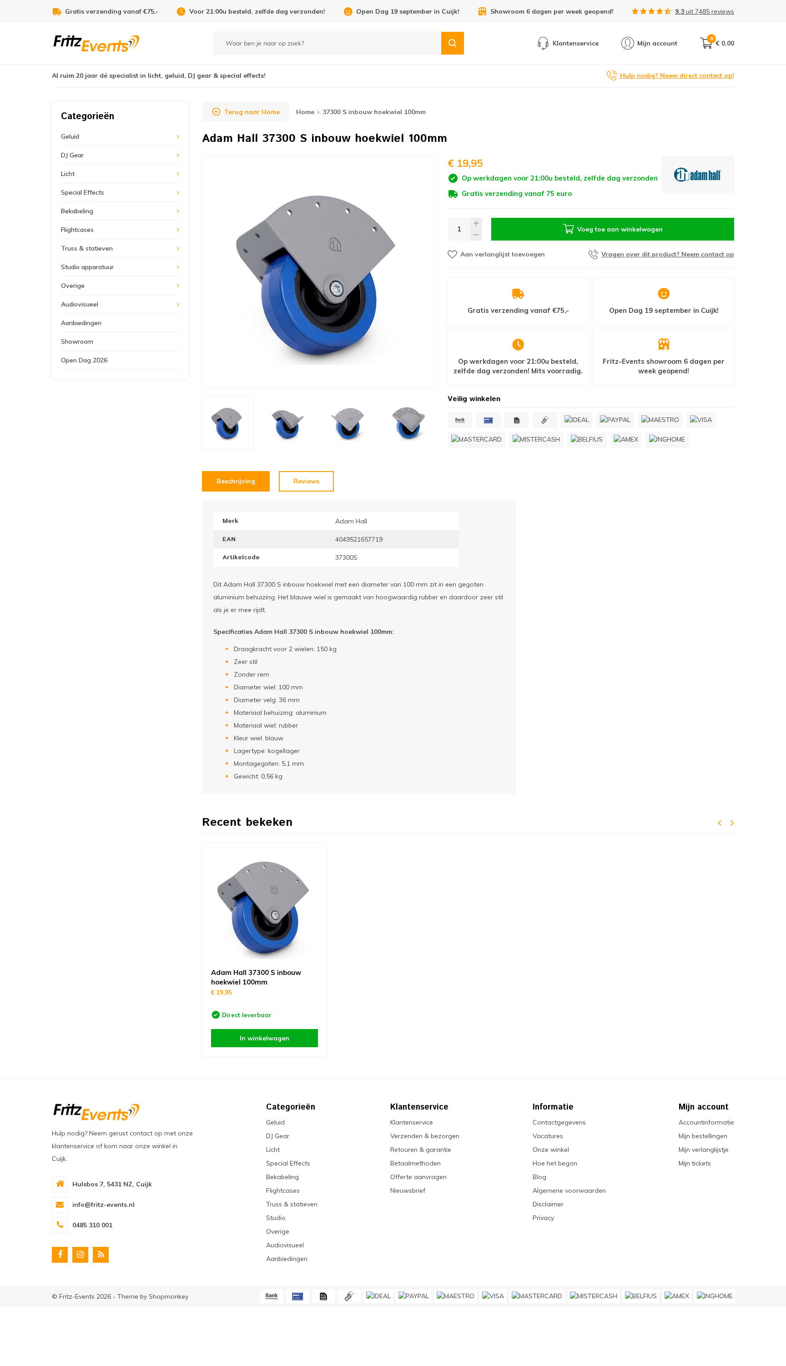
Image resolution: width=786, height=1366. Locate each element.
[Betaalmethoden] (460, 420)
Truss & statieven (87, 248)
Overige (73, 285)
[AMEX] (626, 440)
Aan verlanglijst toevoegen (502, 254)
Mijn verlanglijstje (704, 1149)
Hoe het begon (555, 1163)
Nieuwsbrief (407, 1190)
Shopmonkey (168, 1296)
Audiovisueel (79, 304)
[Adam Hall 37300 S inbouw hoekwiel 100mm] (264, 905)
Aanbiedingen (81, 323)
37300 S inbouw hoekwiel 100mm (374, 112)
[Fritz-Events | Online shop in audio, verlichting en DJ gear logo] (96, 43)
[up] (476, 223)
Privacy (543, 1218)
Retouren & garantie (420, 1149)
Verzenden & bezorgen (424, 1136)
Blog (539, 1177)
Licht (68, 174)
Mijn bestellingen (703, 1136)
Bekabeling (77, 211)
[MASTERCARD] (476, 440)
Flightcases (77, 230)
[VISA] (700, 420)
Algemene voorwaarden (569, 1190)
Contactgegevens (559, 1122)
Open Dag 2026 (84, 360)
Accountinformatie (706, 1122)
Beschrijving (236, 481)
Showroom (77, 341)
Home (305, 112)
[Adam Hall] (697, 177)
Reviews (306, 481)
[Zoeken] (452, 43)
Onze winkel (551, 1149)
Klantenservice (411, 1122)
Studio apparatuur (87, 267)
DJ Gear (72, 155)
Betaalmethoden (415, 1163)
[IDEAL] (577, 420)
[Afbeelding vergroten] (318, 272)
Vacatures (548, 1136)
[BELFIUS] (586, 440)
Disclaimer (548, 1204)
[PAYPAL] (615, 420)
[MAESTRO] (660, 420)
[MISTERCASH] (536, 440)
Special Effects (82, 192)
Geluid (70, 136)
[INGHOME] (667, 440)
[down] (476, 235)
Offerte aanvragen (418, 1177)
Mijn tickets (695, 1163)
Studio (276, 1218)
